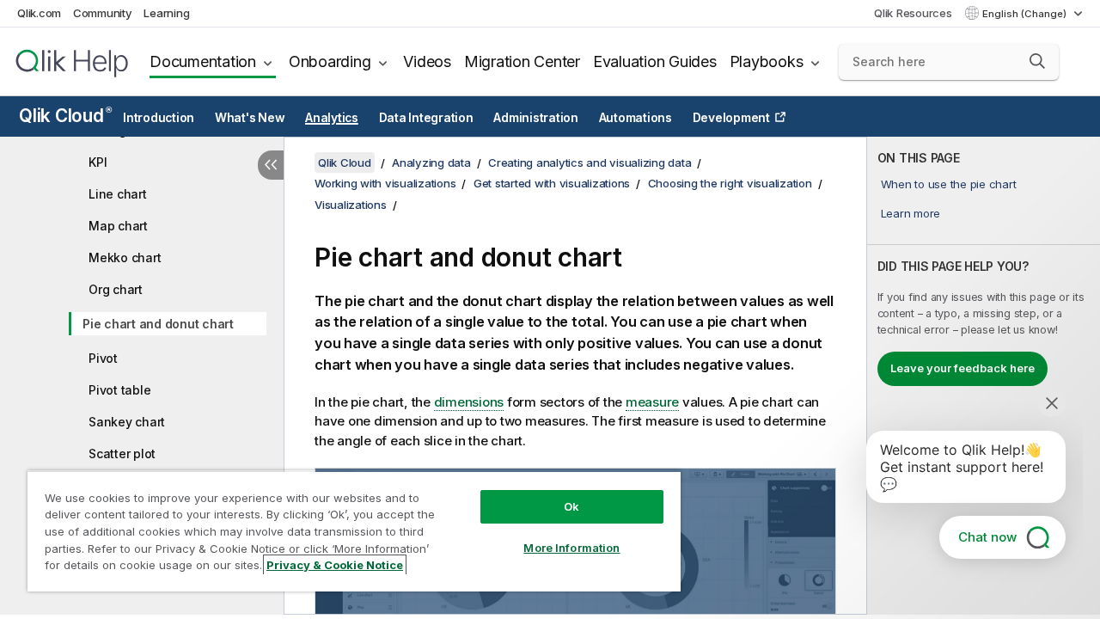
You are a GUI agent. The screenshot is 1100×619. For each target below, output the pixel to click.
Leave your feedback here (962, 368)
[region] (354, 530)
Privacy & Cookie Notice (334, 565)
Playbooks (767, 61)
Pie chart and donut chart (158, 323)
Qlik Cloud (65, 115)
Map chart (118, 225)
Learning (166, 13)
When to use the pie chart (949, 184)
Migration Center (522, 61)
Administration (535, 118)
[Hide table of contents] (271, 165)
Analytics (331, 118)
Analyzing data (431, 162)
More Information (571, 548)
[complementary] (983, 376)
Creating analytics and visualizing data (589, 162)
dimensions (469, 402)
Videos (427, 61)
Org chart (116, 289)
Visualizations (351, 204)
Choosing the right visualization (730, 183)
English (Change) (1025, 14)
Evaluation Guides (655, 61)
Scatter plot (122, 453)
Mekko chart (125, 257)
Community (102, 13)
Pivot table (119, 390)
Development (731, 118)
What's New (250, 118)
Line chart (118, 194)
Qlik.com (39, 13)
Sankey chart (127, 421)
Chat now (987, 537)
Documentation (203, 61)
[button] (1037, 61)
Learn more (911, 213)
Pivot (103, 358)
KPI (98, 162)
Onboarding (330, 61)
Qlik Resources (913, 13)
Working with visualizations (385, 183)
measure (652, 402)
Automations (635, 118)
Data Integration (426, 118)
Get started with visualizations (552, 183)
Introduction (158, 118)
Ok (571, 506)
